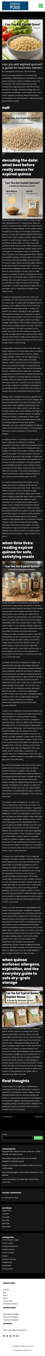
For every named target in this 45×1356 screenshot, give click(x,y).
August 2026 (6, 1211)
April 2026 (5, 1223)
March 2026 (6, 1227)
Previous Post (6, 1117)
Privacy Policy (8, 1301)
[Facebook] (4, 1336)
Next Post (39, 1117)
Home (5, 1295)
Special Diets (6, 1266)
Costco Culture (7, 1243)
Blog (4, 1293)
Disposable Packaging (11, 1314)
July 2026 (5, 1214)
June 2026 (6, 1217)
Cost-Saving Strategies (10, 1240)
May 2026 (5, 1220)
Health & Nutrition (8, 1250)
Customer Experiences (10, 1246)
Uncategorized (7, 1269)
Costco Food (13, 902)
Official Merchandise (10, 1304)
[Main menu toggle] (41, 6)
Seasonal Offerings (9, 1259)
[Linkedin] (14, 1336)
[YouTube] (17, 1336)
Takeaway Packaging (10, 1320)
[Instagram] (10, 1336)
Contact (6, 1290)
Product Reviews (8, 1253)
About (5, 1298)
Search (4, 1134)
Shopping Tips (7, 1262)
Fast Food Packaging (10, 1317)
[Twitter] (7, 1336)
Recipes (5, 1256)
